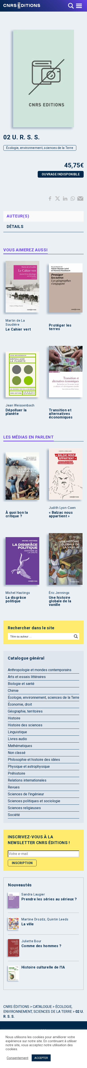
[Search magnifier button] (75, 636)
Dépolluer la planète (16, 412)
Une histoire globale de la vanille (60, 601)
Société (14, 815)
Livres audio (17, 739)
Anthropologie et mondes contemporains (39, 670)
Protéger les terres (60, 327)
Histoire (14, 718)
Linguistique (17, 732)
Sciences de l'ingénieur (26, 794)
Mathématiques (20, 746)
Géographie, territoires (25, 711)
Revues (14, 787)
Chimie (13, 690)
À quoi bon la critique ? (17, 514)
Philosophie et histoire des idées (34, 759)
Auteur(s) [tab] (18, 216)
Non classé (16, 753)
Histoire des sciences (25, 725)
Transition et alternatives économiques (60, 413)
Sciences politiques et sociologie (34, 801)
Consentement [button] (17, 1058)
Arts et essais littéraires (27, 677)
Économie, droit (20, 704)
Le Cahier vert (18, 329)
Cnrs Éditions (16, 1007)
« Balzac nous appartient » (61, 514)
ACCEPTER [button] (41, 1058)
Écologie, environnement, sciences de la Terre (39, 148)
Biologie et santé (21, 684)
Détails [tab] (15, 226)
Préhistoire (16, 773)
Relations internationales (27, 780)
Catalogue (42, 1007)
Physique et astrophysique (29, 766)
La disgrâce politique (16, 599)
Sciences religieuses (24, 808)
